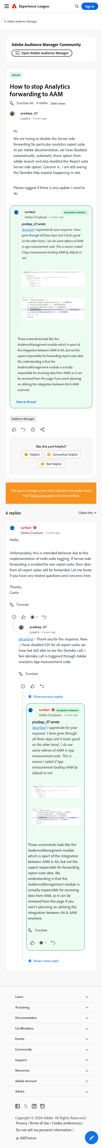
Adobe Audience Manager (22, 21)
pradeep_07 (29, 113)
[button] (24, 103)
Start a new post (41, 495)
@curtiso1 (28, 229)
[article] (51, 573)
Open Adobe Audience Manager (45, 53)
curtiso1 (30, 212)
